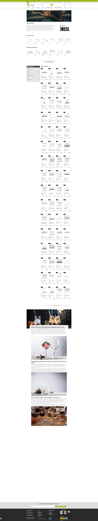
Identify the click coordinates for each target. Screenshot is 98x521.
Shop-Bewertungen (40, 515)
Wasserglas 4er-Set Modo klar (66, 92)
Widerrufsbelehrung (51, 513)
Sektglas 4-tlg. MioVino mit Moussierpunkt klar (67, 267)
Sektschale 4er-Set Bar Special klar (44, 267)
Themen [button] (65, 7)
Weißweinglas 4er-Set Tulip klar (44, 194)
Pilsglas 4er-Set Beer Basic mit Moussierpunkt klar (66, 121)
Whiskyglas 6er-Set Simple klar (66, 179)
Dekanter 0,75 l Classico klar (67, 194)
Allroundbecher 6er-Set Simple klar (44, 121)
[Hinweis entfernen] (96, 0)
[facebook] (29, 518)
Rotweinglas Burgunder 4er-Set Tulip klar (52, 106)
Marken (30, 9)
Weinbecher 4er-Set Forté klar (59, 237)
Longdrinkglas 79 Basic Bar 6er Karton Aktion (59, 77)
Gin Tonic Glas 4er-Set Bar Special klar (67, 135)
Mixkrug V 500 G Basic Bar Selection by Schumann (44, 296)
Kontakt (39, 516)
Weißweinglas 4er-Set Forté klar (59, 252)
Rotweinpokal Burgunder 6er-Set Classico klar (43, 179)
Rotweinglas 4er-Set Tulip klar (59, 194)
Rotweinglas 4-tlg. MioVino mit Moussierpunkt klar (58, 179)
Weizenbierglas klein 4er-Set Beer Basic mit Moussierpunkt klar (59, 92)
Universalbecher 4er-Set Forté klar (52, 92)
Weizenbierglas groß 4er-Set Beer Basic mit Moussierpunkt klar (67, 106)
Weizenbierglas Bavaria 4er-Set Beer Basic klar (44, 252)
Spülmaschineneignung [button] (30, 75)
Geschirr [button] (33, 7)
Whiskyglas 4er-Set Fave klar (58, 135)
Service (34, 2)
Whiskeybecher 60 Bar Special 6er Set (67, 237)
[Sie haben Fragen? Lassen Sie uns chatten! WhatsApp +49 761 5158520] (27, 518)
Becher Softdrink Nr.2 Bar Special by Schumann (51, 77)
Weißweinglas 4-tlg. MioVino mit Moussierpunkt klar (51, 237)
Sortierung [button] (28, 68)
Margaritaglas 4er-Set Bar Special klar (44, 150)
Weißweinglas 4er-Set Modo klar (52, 121)
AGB (49, 512)
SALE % (70, 7)
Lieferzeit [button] (28, 70)
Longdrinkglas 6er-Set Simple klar (67, 150)
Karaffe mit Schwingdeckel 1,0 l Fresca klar (43, 106)
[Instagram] (30, 518)
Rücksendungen (40, 513)
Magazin (30, 2)
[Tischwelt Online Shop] (30, 5)
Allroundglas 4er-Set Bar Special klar (59, 121)
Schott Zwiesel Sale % (49, 61)
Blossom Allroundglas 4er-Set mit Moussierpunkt (67, 296)
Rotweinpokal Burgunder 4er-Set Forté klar (58, 150)
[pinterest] (32, 518)
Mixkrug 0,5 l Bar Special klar (51, 296)
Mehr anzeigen (49, 57)
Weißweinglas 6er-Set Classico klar (44, 281)
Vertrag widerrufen (30, 515)
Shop (27, 2)
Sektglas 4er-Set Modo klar (59, 223)
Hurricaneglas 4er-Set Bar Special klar (67, 252)
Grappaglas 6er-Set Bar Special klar (67, 165)
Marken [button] (28, 7)
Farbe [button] (28, 77)
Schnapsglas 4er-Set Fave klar (44, 165)
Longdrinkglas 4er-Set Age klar (52, 267)
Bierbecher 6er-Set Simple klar (58, 267)
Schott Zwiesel (43, 90)
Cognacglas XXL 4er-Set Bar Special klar (59, 106)
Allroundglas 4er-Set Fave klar (66, 223)
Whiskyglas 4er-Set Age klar (44, 237)
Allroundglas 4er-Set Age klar (51, 179)
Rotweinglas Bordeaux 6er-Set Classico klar (44, 223)
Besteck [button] (38, 7)
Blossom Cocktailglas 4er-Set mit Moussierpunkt (59, 296)
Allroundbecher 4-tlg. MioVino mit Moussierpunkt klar (67, 281)
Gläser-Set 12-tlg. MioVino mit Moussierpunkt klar (58, 281)
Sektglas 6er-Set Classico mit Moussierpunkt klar (58, 165)
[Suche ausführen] (52, 5)
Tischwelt (28, 9)
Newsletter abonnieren (61, 506)
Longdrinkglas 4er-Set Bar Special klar (52, 223)
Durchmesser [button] (29, 79)
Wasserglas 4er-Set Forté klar (51, 194)
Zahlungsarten (39, 512)
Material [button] (28, 73)
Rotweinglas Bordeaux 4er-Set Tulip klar (59, 208)
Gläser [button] (42, 7)
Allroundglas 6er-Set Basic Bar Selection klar (44, 77)
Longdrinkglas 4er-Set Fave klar (52, 252)
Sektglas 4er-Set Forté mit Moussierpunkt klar (52, 135)
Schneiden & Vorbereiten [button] (58, 7)
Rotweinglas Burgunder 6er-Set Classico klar (52, 208)
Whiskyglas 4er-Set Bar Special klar (67, 77)
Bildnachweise (50, 514)
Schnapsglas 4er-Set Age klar (51, 281)
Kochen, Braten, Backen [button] (49, 7)
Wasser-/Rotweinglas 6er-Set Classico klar (44, 92)
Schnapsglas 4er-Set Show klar (44, 208)
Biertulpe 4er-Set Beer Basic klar (52, 165)
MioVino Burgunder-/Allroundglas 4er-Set (44, 135)
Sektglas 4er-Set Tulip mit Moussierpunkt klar (52, 150)
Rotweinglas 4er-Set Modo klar (66, 208)
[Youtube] (33, 518)
